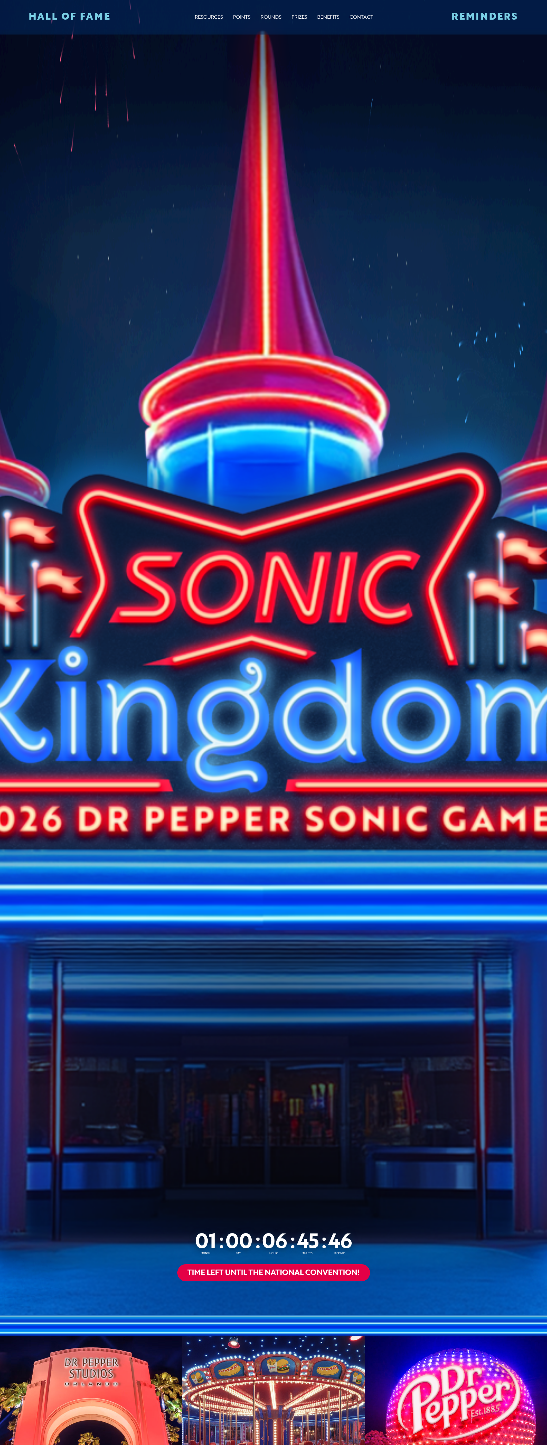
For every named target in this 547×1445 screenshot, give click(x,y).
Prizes (299, 17)
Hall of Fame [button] (70, 17)
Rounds (271, 17)
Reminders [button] (485, 17)
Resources (209, 17)
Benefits (328, 17)
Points (241, 17)
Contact (361, 17)
